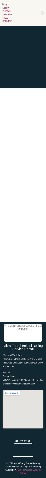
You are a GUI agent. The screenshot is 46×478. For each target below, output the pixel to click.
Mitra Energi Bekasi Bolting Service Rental (23, 347)
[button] (42, 13)
